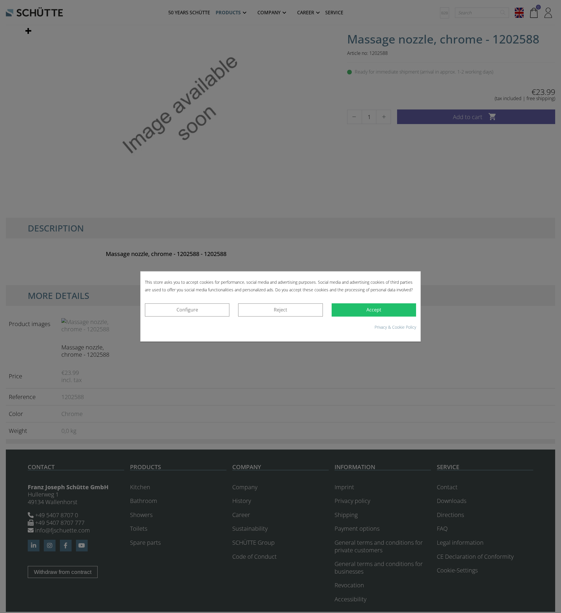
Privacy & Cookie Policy (395, 327)
